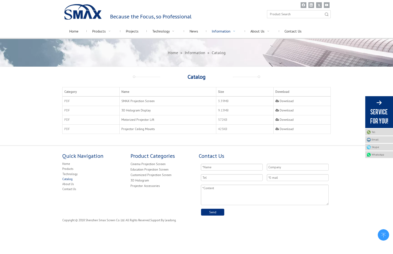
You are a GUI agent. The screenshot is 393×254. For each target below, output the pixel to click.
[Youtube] (327, 5)
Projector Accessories (145, 186)
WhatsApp (378, 154)
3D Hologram (140, 180)
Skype (375, 147)
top (383, 234)
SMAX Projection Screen (138, 101)
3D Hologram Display (136, 110)
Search (326, 14)
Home (66, 164)
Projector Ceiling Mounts (138, 129)
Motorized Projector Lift (137, 120)
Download (286, 101)
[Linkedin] (311, 5)
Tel (373, 132)
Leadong (170, 220)
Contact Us (69, 189)
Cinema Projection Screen (148, 164)
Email (375, 139)
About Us (68, 184)
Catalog (67, 179)
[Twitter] (319, 5)
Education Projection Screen (150, 169)
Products (67, 169)
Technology (70, 174)
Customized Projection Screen (151, 175)
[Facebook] (303, 5)
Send (212, 212)
